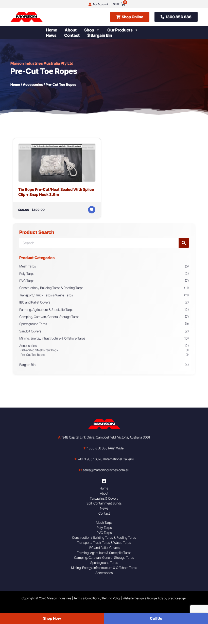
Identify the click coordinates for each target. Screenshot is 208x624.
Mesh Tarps (27, 266)
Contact (72, 35)
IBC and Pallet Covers (34, 302)
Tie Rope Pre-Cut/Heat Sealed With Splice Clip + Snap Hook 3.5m (56, 192)
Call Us (156, 618)
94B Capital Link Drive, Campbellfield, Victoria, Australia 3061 (104, 437)
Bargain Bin (27, 365)
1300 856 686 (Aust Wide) (104, 448)
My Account (100, 4)
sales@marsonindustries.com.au (104, 470)
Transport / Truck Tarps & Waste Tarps (46, 295)
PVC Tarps (26, 281)
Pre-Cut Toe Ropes (33, 355)
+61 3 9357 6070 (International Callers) (104, 459)
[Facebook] (104, 481)
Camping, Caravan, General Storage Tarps (49, 317)
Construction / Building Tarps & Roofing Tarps (51, 288)
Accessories (33, 84)
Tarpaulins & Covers (104, 498)
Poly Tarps (26, 274)
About (71, 29)
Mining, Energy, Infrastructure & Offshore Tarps (52, 338)
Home (51, 29)
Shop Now (52, 618)
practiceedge (177, 598)
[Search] (184, 243)
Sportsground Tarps (33, 324)
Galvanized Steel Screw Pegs (39, 350)
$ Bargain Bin (99, 35)
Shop (89, 29)
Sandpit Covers (30, 331)
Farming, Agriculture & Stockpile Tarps (46, 310)
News (51, 35)
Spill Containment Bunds (104, 503)
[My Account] (90, 4)
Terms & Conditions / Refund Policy (97, 598)
